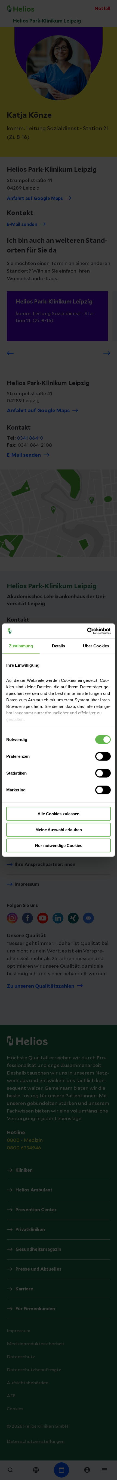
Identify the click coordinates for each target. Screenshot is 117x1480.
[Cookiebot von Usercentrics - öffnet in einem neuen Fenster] (87, 630)
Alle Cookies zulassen (58, 813)
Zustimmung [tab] (21, 646)
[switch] (103, 756)
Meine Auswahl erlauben (58, 829)
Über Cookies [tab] (96, 646)
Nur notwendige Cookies (58, 845)
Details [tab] (58, 646)
